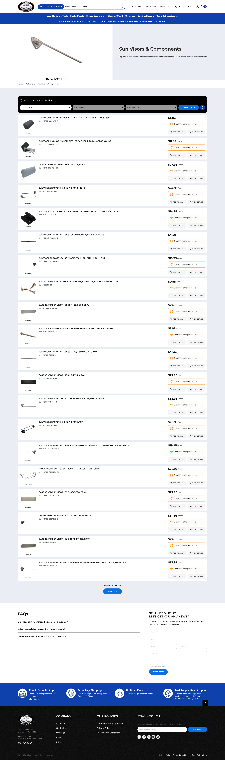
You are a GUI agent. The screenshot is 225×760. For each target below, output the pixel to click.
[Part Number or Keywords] (123, 6)
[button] (51, 6)
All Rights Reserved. (45, 755)
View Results (188, 107)
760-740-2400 (184, 6)
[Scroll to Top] (205, 703)
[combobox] (94, 6)
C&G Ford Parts (30, 755)
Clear (202, 107)
